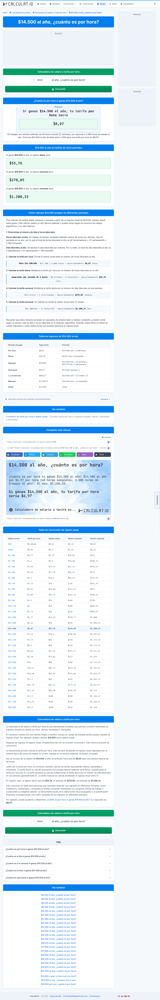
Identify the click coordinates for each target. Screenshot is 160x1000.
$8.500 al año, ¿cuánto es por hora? (58, 899)
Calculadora (128, 4)
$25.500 (12, 690)
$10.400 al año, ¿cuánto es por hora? (58, 915)
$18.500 (12, 651)
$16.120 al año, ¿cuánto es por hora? (58, 943)
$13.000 (12, 623)
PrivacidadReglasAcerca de (75, 996)
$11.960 (12, 612)
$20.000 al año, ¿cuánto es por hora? (58, 971)
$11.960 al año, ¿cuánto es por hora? (58, 919)
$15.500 (12, 634)
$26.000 (12, 696)
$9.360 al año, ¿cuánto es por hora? (58, 907)
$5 (28, 606)
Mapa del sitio (55, 996)
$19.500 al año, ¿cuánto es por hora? (58, 967)
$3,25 (30, 583)
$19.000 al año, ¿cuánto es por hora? (58, 963)
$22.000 (12, 674)
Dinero (103, 4)
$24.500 (12, 685)
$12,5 (30, 696)
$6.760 (11, 583)
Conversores (69, 4)
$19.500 (12, 657)
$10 (10, 544)
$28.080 (12, 707)
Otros (114, 4)
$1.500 (11, 555)
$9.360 (11, 600)
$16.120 (12, 640)
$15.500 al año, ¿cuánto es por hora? (58, 939)
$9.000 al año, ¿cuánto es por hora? (58, 903)
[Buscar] (155, 4)
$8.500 (11, 595)
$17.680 (12, 645)
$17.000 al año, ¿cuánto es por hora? (58, 947)
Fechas (43, 4)
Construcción (88, 4)
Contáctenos (94, 996)
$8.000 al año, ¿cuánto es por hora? (58, 895)
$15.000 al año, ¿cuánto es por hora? (58, 935)
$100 (10, 550)
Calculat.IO (34, 996)
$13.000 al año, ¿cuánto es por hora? (58, 927)
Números (56, 4)
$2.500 (11, 561)
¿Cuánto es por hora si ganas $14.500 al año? (68, 799)
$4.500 (11, 572)
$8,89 (30, 651)
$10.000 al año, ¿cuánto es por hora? (58, 911)
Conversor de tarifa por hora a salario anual (27, 416)
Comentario (157, 500)
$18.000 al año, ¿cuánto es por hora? (58, 955)
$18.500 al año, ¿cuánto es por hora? (58, 959)
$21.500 (12, 668)
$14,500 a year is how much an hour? (58, 976)
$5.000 (11, 578)
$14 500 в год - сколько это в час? (58, 980)
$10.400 (12, 606)
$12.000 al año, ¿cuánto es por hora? (58, 923)
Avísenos (105, 399)
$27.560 (12, 702)
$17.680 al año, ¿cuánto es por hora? (58, 951)
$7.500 (11, 589)
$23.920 (12, 679)
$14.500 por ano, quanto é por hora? (58, 984)
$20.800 (12, 662)
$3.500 (11, 567)
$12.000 (12, 617)
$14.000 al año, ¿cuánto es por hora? (58, 931)
